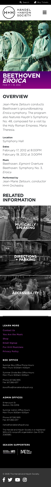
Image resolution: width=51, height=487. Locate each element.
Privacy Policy (11, 351)
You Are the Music (13, 334)
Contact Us (9, 330)
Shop (5, 338)
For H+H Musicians (13, 347)
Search (25, 2)
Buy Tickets (42, 2)
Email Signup (10, 343)
